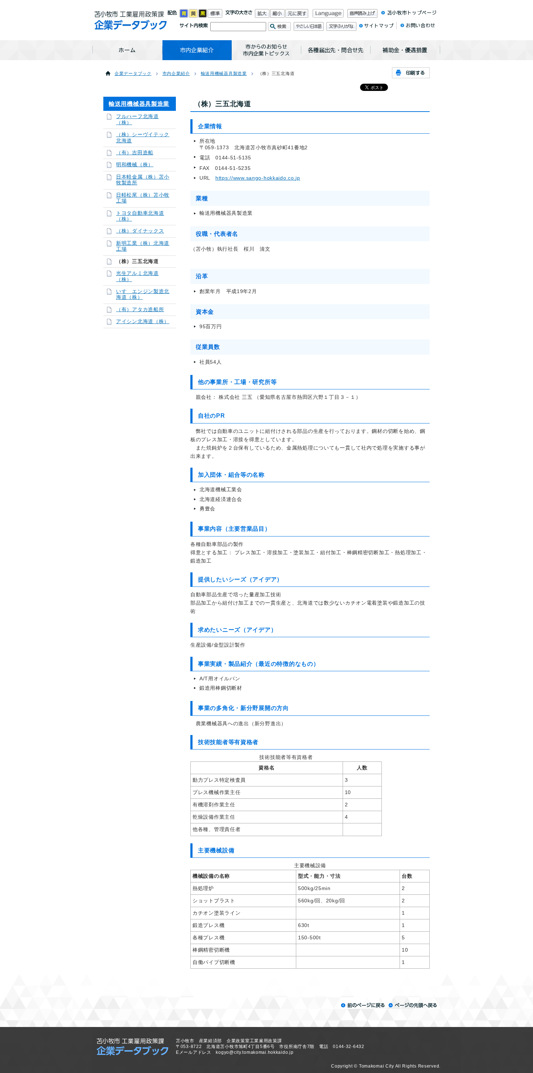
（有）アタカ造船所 (140, 309)
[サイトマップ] (376, 27)
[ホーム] (127, 50)
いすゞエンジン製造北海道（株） (142, 294)
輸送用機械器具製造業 (224, 73)
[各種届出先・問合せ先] (336, 50)
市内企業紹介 (176, 73)
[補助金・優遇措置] (405, 50)
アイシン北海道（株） (142, 321)
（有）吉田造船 (134, 152)
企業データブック (133, 73)
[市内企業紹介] (197, 50)
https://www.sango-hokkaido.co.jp (257, 178)
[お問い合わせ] (415, 27)
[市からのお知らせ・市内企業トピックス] (266, 50)
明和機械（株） (134, 164)
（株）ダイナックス (140, 231)
